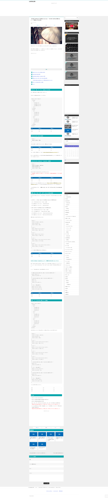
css (31, 23)
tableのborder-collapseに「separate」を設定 (39, 76)
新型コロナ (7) (68, 286)
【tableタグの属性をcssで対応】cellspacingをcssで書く (42, 438)
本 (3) (66, 290)
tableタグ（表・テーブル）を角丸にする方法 (39, 72)
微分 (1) (68, 280)
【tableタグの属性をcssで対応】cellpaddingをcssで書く (33, 438)
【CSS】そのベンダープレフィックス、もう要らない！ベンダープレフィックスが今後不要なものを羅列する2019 (50, 439)
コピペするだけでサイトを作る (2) (70, 241)
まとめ (33, 84)
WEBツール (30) (68, 218)
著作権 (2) (67, 294)
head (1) (68, 243)
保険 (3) (68, 239)
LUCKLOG (32, 1)
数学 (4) (67, 278)
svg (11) (67, 214)
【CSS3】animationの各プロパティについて (42, 447)
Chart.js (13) (68, 202)
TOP (32, 487)
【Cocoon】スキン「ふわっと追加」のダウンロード (75, 134)
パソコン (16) (67, 261)
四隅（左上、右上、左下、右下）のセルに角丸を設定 (40, 78)
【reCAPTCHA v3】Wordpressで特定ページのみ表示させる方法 (71, 76)
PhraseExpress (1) (69, 259)
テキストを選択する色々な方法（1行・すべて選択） (71, 48)
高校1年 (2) (68, 284)
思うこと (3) (67, 274)
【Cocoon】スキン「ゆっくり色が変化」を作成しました (71, 57)
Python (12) (67, 210)
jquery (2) (68, 204)
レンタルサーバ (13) (69, 247)
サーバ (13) (67, 245)
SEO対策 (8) (67, 212)
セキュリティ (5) (68, 253)
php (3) (68, 224)
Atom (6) (68, 257)
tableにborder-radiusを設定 (36, 74)
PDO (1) (68, 208)
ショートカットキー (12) (69, 249)
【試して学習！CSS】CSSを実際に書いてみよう (75, 126)
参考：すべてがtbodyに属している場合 (38, 82)
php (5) (67, 206)
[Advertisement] (54, 10)
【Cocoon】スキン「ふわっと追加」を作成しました (71, 66)
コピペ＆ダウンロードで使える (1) (71, 216)
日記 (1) (67, 288)
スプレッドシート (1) (68, 251)
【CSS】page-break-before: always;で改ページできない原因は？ (33, 448)
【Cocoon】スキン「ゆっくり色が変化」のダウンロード (75, 122)
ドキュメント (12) (69, 220)
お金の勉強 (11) (68, 237)
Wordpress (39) (68, 222)
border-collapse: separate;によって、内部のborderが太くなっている (42, 80)
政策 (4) (67, 276)
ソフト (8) (67, 255)
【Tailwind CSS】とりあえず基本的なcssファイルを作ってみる (59, 438)
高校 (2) (68, 282)
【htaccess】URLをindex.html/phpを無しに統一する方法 (71, 38)
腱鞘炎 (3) (67, 292)
